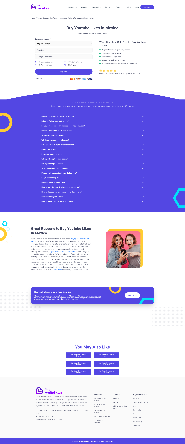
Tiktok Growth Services (102, 416)
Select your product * (43, 39)
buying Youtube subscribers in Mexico (64, 252)
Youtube (84, 7)
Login (137, 7)
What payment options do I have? (54, 168)
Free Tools (136, 425)
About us (136, 398)
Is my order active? (48, 149)
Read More (132, 295)
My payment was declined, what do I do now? (59, 173)
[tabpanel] (92, 59)
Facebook (95, 7)
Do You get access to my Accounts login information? (63, 126)
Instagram (71, 7)
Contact (116, 398)
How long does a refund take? (53, 182)
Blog (134, 406)
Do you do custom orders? (52, 154)
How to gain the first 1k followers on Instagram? (60, 187)
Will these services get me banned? (55, 140)
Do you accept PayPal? (50, 178)
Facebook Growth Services (100, 411)
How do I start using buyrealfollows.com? (58, 116)
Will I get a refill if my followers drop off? (57, 145)
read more (58, 270)
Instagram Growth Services (100, 399)
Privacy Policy (137, 418)
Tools (127, 7)
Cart (134, 414)
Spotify (107, 7)
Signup (115, 402)
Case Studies (137, 410)
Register (147, 7)
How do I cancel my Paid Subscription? (56, 131)
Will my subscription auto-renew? (54, 159)
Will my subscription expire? (52, 164)
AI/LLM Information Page (120, 407)
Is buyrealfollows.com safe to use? (55, 121)
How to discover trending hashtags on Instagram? (61, 192)
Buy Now (63, 72)
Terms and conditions (140, 402)
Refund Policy (137, 421)
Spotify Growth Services (99, 421)
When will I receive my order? (52, 135)
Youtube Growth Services (99, 405)
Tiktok (118, 7)
